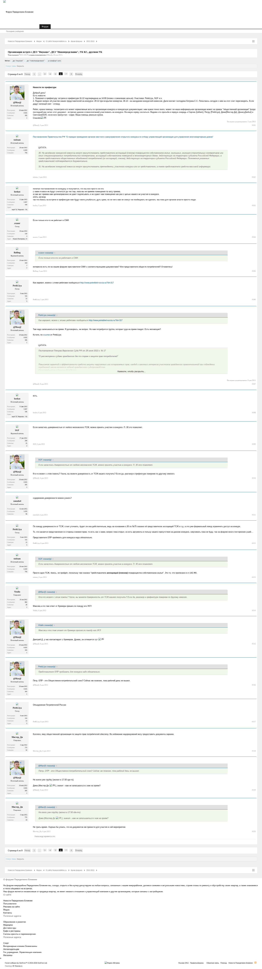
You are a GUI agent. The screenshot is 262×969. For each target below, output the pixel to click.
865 (26, 602)
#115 (254, 644)
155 (26, 296)
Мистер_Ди (17, 737)
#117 (254, 722)
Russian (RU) (183, 963)
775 (26, 747)
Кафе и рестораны (11, 931)
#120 (254, 831)
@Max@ (49, 55)
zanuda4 (17, 501)
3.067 (25, 202)
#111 (254, 515)
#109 (254, 444)
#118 (254, 751)
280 (26, 440)
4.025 (25, 113)
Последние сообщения (15, 31)
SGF (17, 430)
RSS (255, 962)
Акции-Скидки (60, 26)
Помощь (223, 963)
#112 (254, 543)
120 (26, 233)
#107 (254, 384)
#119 (254, 790)
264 (26, 263)
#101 (254, 125)
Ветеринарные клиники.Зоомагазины (20, 946)
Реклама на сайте (11, 907)
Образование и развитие (14, 922)
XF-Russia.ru (17, 966)
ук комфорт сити (54, 61)
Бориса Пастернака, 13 (20, 239)
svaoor (17, 223)
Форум (45, 26)
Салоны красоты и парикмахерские (19, 934)
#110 (254, 478)
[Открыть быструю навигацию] (253, 41)
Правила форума (196, 963)
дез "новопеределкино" (35, 61)
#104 (254, 237)
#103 (254, 205)
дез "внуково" (18, 61)
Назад (27, 74)
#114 (254, 610)
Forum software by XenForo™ (26, 963)
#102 (254, 177)
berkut (17, 192)
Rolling (17, 252)
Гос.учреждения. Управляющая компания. (22, 952)
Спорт (6, 943)
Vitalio (17, 592)
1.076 (25, 511)
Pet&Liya (17, 286)
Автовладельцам (11, 949)
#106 (254, 299)
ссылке (46, 335)
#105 (254, 271)
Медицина (8, 925)
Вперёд (78, 74)
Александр (39, 836)
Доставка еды (9, 928)
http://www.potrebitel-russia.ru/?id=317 (97, 283)
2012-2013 (24, 55)
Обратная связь (213, 963)
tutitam (17, 140)
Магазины (7, 955)
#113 (254, 577)
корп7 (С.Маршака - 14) (19, 209)
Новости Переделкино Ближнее (21, 26)
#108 (254, 412)
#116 (254, 685)
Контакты (7, 913)
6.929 (25, 150)
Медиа (6, 910)
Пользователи (9, 904)
